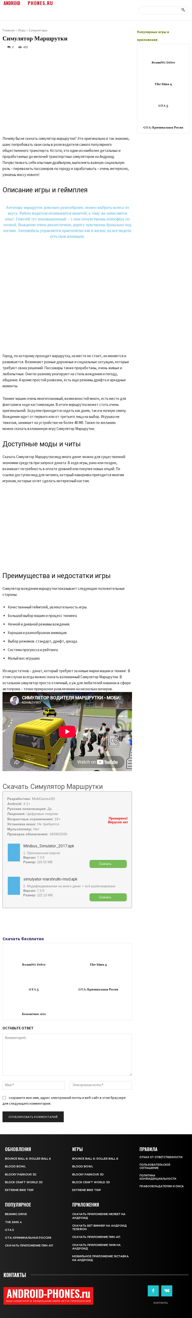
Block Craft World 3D (24, 1182)
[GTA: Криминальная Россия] (99, 977)
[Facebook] (7, 922)
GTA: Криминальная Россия (98, 989)
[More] (42, 922)
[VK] (31, 922)
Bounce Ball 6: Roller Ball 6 (28, 1158)
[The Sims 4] (99, 953)
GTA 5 (34, 989)
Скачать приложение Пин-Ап (29, 1245)
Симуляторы (38, 30)
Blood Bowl (15, 1166)
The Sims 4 (98, 965)
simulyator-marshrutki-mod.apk (50, 879)
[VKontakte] (166, 1290)
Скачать (105, 864)
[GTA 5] (35, 977)
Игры (22, 30)
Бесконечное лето (34, 1014)
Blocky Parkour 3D (20, 1174)
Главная (8, 30)
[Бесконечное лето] (35, 1002)
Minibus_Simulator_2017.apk (48, 846)
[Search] (183, 10)
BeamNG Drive (34, 965)
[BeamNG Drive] (35, 953)
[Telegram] (19, 922)
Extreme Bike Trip (19, 1190)
